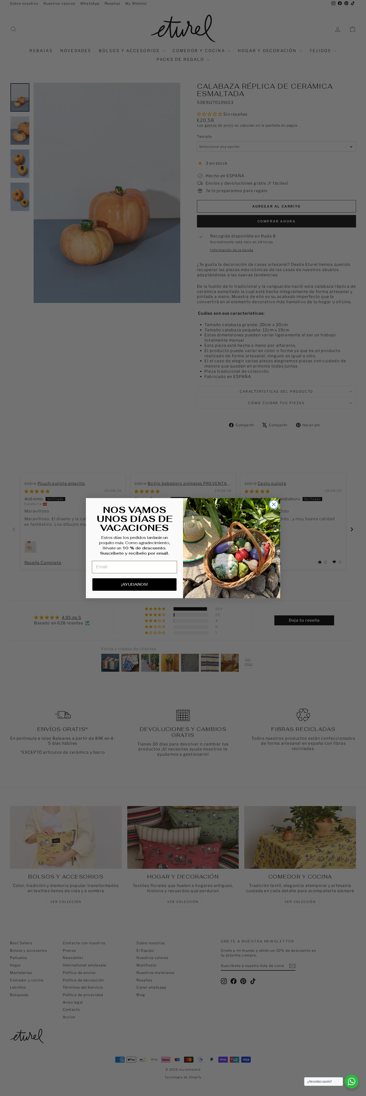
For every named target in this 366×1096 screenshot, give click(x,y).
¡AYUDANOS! (134, 584)
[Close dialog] (273, 504)
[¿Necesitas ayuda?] (352, 1082)
